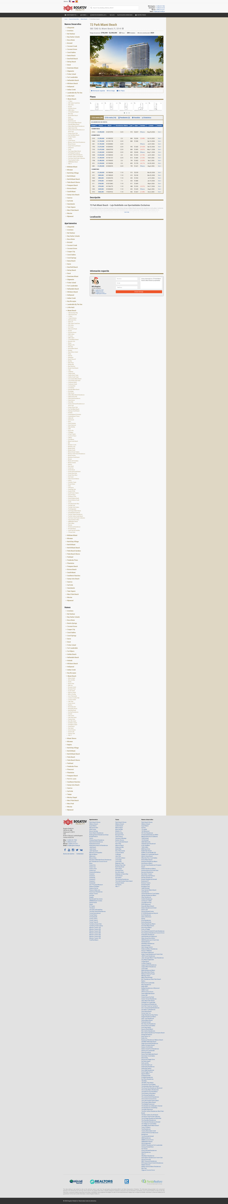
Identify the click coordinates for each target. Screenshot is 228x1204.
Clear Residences (146, 897)
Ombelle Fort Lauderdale (148, 1002)
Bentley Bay (71, 364)
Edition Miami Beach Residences (76, 126)
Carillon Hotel (71, 373)
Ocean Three (93, 868)
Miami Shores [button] (71, 738)
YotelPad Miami (93, 940)
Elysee (143, 918)
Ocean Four (92, 870)
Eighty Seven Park (72, 128)
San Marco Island (72, 723)
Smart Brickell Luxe (146, 1065)
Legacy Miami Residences (148, 966)
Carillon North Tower (73, 375)
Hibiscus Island (72, 692)
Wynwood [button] (70, 216)
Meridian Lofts (71, 446)
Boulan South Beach (73, 368)
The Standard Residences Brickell (150, 1122)
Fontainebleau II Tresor (74, 416)
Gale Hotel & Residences (96, 842)
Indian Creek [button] (71, 90)
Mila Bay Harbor (145, 975)
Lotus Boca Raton (120, 858)
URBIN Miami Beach (73, 162)
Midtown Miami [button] (72, 167)
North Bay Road (72, 710)
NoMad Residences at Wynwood (150, 988)
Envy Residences (146, 920)
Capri (69, 370)
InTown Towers (72, 137)
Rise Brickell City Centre (96, 899)
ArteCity (70, 355)
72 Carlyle (144, 829)
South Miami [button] (71, 191)
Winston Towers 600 (95, 936)
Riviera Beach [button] (71, 188)
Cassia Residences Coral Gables (150, 893)
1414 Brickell (145, 840)
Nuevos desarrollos (147, 819)
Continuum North (72, 382)
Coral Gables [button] (71, 52)
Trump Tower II (93, 920)
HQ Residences (145, 941)
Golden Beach (119, 826)
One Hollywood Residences (149, 1004)
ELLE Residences (146, 915)
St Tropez (92, 906)
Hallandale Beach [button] (73, 80)
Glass (69, 421)
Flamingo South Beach (73, 411)
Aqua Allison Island (73, 352)
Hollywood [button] (70, 86)
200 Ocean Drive (72, 320)
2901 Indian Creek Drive (74, 103)
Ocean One (92, 865)
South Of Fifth (71, 491)
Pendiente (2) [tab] (125, 118)
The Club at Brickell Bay (95, 909)
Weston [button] (69, 213)
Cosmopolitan (71, 386)
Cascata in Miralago (120, 838)
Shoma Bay (144, 1057)
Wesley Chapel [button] (72, 797)
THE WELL (144, 1081)
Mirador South (71, 450)
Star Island (70, 728)
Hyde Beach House (94, 843)
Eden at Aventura (146, 917)
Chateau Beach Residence (96, 840)
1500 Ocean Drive (72, 314)
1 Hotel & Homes (72, 318)
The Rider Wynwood (147, 1109)
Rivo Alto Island (72, 721)
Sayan (91, 904)
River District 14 (145, 1036)
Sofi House (71, 147)
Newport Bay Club (120, 865)
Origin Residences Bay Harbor (149, 1015)
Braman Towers (145, 883)
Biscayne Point (72, 689)
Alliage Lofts (71, 345)
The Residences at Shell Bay (149, 1107)
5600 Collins (71, 334)
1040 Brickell (145, 838)
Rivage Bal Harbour (146, 1034)
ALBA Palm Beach (146, 851)
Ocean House (71, 469)
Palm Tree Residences (147, 1018)
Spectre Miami (145, 1073)
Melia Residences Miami (148, 970)
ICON (69, 428)
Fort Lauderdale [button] (72, 77)
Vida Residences (146, 1152)
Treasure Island (119, 883)
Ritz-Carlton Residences (148, 1031)
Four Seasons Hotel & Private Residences (152, 931)
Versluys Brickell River (147, 1147)
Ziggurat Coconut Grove (148, 1170)
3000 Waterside (145, 842)
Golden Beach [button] (71, 654)
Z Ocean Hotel (71, 532)
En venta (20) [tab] (98, 118)
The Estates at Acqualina (148, 1093)
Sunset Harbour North (73, 498)
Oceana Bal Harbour (95, 872)
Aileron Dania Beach (147, 856)
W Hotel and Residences (74, 527)
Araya (69, 117)
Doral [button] (69, 65)
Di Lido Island (71, 690)
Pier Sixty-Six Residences (148, 1024)
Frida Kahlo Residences (147, 934)
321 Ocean (70, 327)
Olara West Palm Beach (148, 1000)
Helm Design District (147, 947)
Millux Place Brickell (146, 977)
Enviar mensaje (139, 291)
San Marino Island (72, 724)
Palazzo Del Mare (94, 886)
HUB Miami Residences (147, 943)
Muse (90, 863)
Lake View (70, 701)
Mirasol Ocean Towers (73, 452)
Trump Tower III (93, 922)
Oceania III (92, 877)
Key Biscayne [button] (71, 301)
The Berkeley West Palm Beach (150, 1086)
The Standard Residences (148, 1120)
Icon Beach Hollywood (147, 952)
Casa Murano (145, 892)
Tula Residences (146, 1129)
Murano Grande (72, 462)
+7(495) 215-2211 (160, 9)
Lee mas (126, 212)
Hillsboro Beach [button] (72, 83)
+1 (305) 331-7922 (160, 6)
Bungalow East (145, 886)
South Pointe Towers (73, 493)
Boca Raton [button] (71, 40)
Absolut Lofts (71, 341)
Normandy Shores (72, 708)
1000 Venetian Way (73, 313)
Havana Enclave (145, 945)
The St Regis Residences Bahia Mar (151, 1118)
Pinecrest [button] (70, 769)
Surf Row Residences (147, 1079)
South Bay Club (72, 489)
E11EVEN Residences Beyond (149, 913)
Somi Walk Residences (147, 1070)
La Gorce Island (72, 699)
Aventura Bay (119, 833)
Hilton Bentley (71, 427)
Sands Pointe (93, 902)
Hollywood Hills (119, 847)
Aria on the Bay (93, 831)
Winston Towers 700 (95, 938)
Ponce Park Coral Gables (148, 1025)
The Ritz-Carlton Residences (75, 154)
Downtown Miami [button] (72, 68)
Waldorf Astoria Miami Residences (151, 1166)
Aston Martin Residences (96, 833)
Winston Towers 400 (95, 933)
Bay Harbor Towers (146, 874)
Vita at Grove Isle (146, 1159)
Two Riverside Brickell (147, 1136)
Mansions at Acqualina (95, 852)
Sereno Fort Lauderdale (148, 1050)
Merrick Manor (93, 854)
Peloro (70, 480)
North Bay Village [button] (73, 173)
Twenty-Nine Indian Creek (148, 1131)
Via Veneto (118, 884)
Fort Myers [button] (70, 651)
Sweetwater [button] (71, 204)
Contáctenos (79, 854)
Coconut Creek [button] (72, 46)
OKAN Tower (145, 990)
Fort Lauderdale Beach (121, 842)
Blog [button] (113, 15)
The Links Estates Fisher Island (123, 881)
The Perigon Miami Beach (74, 151)
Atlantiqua (70, 119)
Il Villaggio (70, 432)
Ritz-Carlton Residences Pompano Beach (153, 1032)
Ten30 (69, 149)
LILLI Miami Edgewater (147, 959)
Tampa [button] (69, 794)
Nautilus (70, 705)
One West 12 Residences (148, 1009)
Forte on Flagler (145, 929)
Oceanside (92, 883)
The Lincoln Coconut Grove (148, 1098)
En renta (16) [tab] (111, 118)
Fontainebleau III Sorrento (74, 414)
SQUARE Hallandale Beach (148, 1041)
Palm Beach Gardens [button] (74, 551)
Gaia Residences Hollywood (149, 936)
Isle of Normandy (72, 696)
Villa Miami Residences (147, 1156)
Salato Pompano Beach (148, 1045)
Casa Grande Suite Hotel (74, 380)
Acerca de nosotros (68, 854)
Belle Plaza (71, 362)
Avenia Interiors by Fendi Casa (149, 870)
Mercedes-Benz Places (147, 972)
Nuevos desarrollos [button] (99, 15)
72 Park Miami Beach (73, 112)
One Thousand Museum (96, 884)
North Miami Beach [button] (73, 179)
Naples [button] (69, 745)
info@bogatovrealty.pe (159, 11)
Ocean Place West (72, 475)
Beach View (71, 683)
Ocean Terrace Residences (148, 999)
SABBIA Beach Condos (95, 900)
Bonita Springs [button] (72, 623)
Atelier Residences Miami (148, 868)
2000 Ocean (92, 829)
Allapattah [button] (70, 28)
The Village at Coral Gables (148, 1123)
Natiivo (143, 981)
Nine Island (71, 466)
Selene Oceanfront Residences (150, 1049)
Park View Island (72, 717)
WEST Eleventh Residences (149, 1161)
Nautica (70, 464)
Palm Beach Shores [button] (73, 182)
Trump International (94, 913)
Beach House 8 (72, 121)
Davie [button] (69, 264)
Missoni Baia (92, 858)
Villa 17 (70, 163)
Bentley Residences (146, 877)
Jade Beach (92, 847)
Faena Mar (70, 402)
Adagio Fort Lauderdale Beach (149, 854)
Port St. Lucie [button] (71, 779)
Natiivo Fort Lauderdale (147, 983)
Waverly (70, 525)
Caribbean (70, 371)
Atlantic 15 (118, 831)
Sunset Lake (71, 731)
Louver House (71, 140)
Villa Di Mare (71, 523)
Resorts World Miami (147, 1029)
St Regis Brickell (145, 1075)
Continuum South (72, 384)
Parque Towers (93, 893)
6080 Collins (71, 110)
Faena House (71, 400)
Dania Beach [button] (71, 55)
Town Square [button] (71, 207)
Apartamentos (93, 819)
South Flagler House (147, 1072)
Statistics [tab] (147, 118)
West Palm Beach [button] (73, 210)
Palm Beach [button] (71, 757)
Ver (159, 132)
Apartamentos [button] (71, 15)
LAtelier (70, 138)
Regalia (91, 897)
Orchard (70, 714)
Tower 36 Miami (145, 1127)
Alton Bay (70, 113)
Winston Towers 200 (95, 929)
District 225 (144, 909)
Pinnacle (91, 895)
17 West (70, 101)
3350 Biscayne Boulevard (148, 843)
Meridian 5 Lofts (72, 445)
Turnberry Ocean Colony (96, 925)
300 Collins (71, 105)
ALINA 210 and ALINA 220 (148, 852)
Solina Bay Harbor (146, 1068)
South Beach (71, 726)
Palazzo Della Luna (94, 890)
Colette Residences (146, 899)
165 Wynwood (145, 831)
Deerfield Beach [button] (72, 59)
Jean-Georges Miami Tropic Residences (152, 958)
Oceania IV (92, 879)
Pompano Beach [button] (72, 185)
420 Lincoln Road (72, 329)
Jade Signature (93, 851)
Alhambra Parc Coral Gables (149, 858)
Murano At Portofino (73, 461)
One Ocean (71, 477)
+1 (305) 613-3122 (160, 8)
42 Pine (70, 106)
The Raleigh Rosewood (74, 153)
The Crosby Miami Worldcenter (150, 1090)
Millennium (92, 856)
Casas (117, 819)
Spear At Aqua (71, 494)
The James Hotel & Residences (150, 1097)
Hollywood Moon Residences (149, 949)
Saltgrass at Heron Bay (121, 874)
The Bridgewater (72, 509)
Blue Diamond (71, 366)
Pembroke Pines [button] (72, 560)
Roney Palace (71, 484)
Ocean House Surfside (147, 997)
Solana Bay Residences (148, 1066)
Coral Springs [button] (71, 258)
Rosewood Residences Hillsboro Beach (152, 1040)
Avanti (69, 681)
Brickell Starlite (145, 884)
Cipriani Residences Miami (148, 895)
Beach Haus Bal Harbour (148, 875)
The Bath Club (71, 505)
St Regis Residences (147, 1077)
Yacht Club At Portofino (74, 530)
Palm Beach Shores (94, 822)
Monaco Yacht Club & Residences (76, 142)
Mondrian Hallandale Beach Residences (100, 859)
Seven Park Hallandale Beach (149, 1054)
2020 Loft (70, 321)
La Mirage (118, 854)
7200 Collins (144, 847)
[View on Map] (123, 28)
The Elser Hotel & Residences (97, 911)
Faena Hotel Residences (74, 398)
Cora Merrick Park (146, 902)
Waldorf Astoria (145, 1164)
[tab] (76, 27)
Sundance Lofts (72, 496)
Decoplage (71, 391)
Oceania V (92, 881)
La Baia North (145, 961)
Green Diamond (72, 425)
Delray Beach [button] (71, 62)
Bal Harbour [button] (71, 34)
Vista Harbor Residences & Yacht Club (152, 1157)
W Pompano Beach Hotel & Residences (152, 1163)
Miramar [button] (70, 170)
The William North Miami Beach (150, 1125)
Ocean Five (71, 468)
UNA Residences (146, 1138)
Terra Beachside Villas (73, 503)
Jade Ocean (92, 849)
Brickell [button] (69, 43)
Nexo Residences (146, 984)
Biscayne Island (72, 687)
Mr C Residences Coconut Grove (98, 861)
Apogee (70, 350)
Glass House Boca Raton (148, 938)
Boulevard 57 (145, 881)
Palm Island (71, 715)
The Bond (92, 908)
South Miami (92, 826)
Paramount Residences (96, 892)
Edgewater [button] (70, 71)
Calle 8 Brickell (145, 888)
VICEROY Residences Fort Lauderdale (151, 1145)
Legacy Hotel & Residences (148, 965)
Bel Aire (70, 361)
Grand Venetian (72, 423)
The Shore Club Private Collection (76, 158)
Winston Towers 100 (95, 927)
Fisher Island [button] (71, 74)
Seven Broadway (146, 1052)
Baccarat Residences (147, 872)
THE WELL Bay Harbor (147, 1082)
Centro (91, 838)
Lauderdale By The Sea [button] (74, 93)
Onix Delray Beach (146, 1011)
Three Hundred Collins (73, 160)
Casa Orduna (119, 836)
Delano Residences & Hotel (148, 908)
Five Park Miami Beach (73, 135)
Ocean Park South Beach (74, 146)
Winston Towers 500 (95, 934)
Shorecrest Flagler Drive (148, 1059)
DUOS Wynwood (146, 904)
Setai (69, 486)
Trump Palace (93, 915)
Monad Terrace (72, 144)
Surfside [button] (70, 201)
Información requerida (98, 91)
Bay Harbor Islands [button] (73, 37)
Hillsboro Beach (93, 824)
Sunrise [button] (69, 198)
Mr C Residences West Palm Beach (151, 979)
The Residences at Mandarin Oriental (151, 1106)
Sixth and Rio (145, 1063)
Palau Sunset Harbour (73, 478)
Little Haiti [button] (70, 96)
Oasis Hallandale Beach (148, 993)
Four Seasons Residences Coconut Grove (152, 933)
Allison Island (71, 678)
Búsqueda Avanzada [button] (125, 15)
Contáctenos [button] (141, 15)
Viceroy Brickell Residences (149, 1150)
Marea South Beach (73, 441)
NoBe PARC (144, 986)
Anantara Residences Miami (149, 861)
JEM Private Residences (148, 956)
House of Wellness (146, 950)
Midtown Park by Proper (148, 974)
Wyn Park (144, 1168)
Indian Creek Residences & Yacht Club (152, 954)
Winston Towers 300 (95, 931)
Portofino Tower (72, 482)
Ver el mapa (111, 91)
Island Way (118, 849)
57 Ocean (70, 336)
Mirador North (71, 448)
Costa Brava (71, 387)
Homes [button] (84, 15)
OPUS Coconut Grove (147, 991)
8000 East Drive (145, 849)
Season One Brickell (147, 1047)
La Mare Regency (146, 963)
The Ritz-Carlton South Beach (75, 156)
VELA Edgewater (146, 1143)
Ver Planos (121, 91)
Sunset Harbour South (73, 500)
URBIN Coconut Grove (147, 1139)
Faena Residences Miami (148, 924)
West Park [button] (70, 804)
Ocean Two (92, 867)
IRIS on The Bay (72, 694)
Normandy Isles (72, 706)
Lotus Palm (118, 861)
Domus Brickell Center (147, 911)
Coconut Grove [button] (72, 49)
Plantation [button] (70, 563)
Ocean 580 (144, 995)
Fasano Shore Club (73, 133)
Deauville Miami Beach (73, 124)
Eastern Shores (119, 840)
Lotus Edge (118, 859)
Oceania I (91, 874)
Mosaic (70, 459)
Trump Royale (93, 917)
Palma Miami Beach (147, 1020)
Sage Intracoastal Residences (149, 1043)
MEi (69, 443)
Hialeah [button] (69, 660)
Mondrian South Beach (74, 457)
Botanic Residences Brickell (149, 879)
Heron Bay (118, 843)
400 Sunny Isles (93, 827)
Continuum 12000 (146, 900)
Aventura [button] (70, 31)
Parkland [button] (70, 557)
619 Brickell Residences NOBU (149, 834)
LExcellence (71, 439)
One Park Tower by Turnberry (149, 1006)
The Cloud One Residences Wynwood (151, 1088)
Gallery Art (70, 418)
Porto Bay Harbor (146, 1027)
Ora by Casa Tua (146, 1013)
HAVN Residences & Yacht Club (150, 940)
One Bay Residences (73, 712)
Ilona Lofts (71, 430)
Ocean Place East (72, 473)
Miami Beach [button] (71, 99)
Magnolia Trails (119, 863)
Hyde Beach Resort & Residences (98, 845)
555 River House (72, 108)
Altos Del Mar (71, 680)
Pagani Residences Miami (148, 1016)
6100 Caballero (145, 845)
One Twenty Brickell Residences (150, 1007)
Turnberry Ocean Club (95, 924)
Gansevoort (71, 420)
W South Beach (72, 528)
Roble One (144, 1038)
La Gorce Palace (72, 436)
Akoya (69, 343)
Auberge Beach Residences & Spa (98, 834)
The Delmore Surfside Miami (149, 1091)
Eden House (71, 393)
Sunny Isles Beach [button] (73, 195)
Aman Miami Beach (73, 115)
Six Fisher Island (145, 1061)
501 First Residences (147, 833)
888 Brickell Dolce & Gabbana (149, 836)
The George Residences (122, 879)
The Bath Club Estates (73, 507)
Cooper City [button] (71, 252)
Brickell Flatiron (93, 836)
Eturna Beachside (146, 922)
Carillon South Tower (73, 377)
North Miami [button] (71, 176)
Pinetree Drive (71, 719)
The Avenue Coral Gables (148, 1084)
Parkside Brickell (146, 1022)
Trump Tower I (93, 918)
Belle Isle (70, 685)
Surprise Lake (71, 733)
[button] (161, 37)
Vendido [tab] (137, 118)
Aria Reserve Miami (146, 863)
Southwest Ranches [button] (73, 576)
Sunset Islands (72, 730)
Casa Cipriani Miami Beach (74, 122)
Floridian (70, 412)
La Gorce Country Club (73, 698)
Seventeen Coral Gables (148, 1056)
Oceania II (92, 875)
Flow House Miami (146, 927)
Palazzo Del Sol (93, 888)
